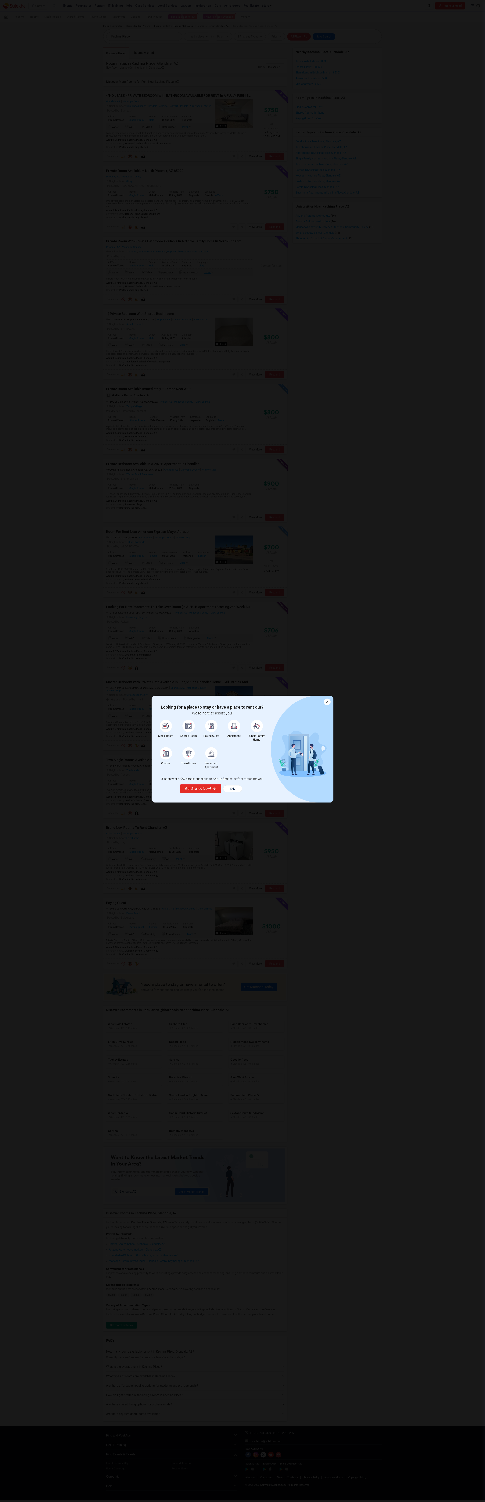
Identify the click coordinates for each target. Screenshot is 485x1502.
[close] (327, 702)
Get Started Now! (198, 789)
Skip (232, 788)
